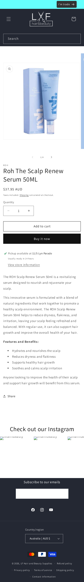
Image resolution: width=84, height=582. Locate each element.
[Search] (76, 38)
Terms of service (43, 570)
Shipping (24, 195)
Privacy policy (22, 570)
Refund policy (64, 563)
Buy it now (42, 239)
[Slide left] (32, 157)
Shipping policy (65, 570)
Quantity (8, 202)
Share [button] (12, 396)
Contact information (44, 576)
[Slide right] (51, 157)
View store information (24, 265)
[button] (8, 19)
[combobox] (42, 39)
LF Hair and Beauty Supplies (36, 563)
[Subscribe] (63, 494)
